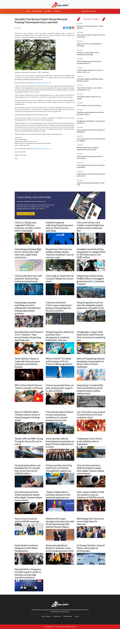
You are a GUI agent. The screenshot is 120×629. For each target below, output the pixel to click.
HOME (28, 11)
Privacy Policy (57, 616)
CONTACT (57, 11)
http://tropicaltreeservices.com (42, 82)
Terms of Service (45, 616)
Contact (76, 616)
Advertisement (68, 616)
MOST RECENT (37, 11)
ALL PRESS (48, 11)
